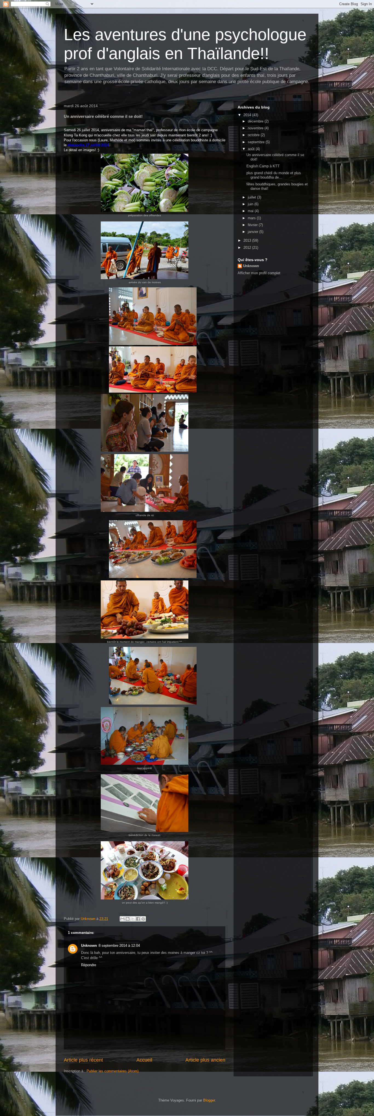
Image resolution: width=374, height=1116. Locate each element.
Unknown (89, 945)
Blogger (209, 1100)
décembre (256, 121)
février (253, 225)
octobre (254, 135)
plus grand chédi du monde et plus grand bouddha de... (273, 175)
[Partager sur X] (133, 919)
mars (252, 218)
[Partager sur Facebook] (138, 919)
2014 (247, 115)
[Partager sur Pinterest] (143, 919)
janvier (253, 232)
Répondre (88, 965)
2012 (247, 248)
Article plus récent (83, 1060)
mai (251, 211)
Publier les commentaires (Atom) (113, 1071)
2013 (247, 240)
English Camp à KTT (263, 166)
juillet (252, 197)
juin (251, 204)
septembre (257, 142)
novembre (256, 128)
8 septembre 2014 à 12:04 (119, 945)
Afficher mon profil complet (259, 273)
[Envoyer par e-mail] (122, 919)
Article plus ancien (205, 1060)
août (252, 149)
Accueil (144, 1060)
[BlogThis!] (127, 919)
